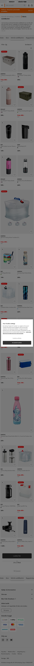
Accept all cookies (17, 342)
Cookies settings (17, 338)
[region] (17, 333)
